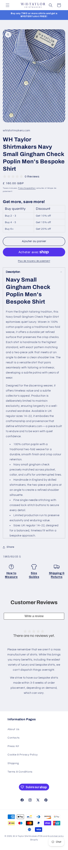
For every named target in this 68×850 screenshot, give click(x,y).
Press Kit (13, 746)
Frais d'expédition (27, 188)
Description (13, 271)
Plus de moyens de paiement (34, 261)
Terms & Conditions (20, 771)
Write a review (34, 616)
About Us (13, 729)
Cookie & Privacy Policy (23, 754)
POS (40, 836)
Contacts (14, 737)
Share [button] (10, 547)
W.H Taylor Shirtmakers (25, 836)
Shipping (13, 763)
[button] (7, 5)
